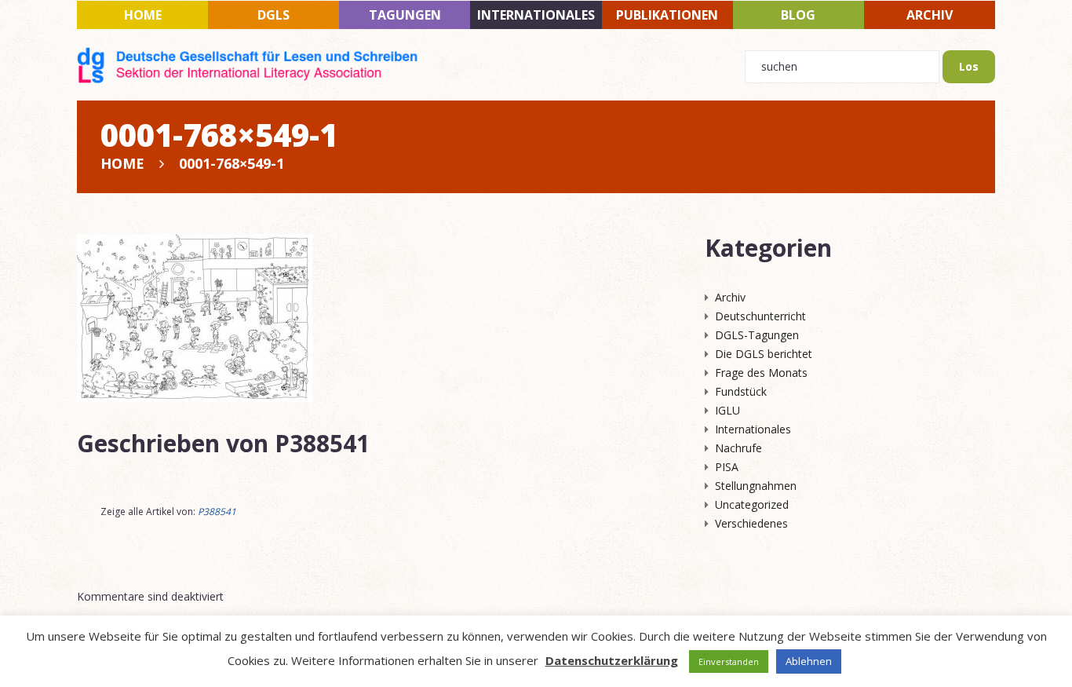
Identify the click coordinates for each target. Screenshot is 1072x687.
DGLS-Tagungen (757, 334)
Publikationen (667, 15)
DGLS (273, 15)
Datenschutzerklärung (611, 660)
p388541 (322, 443)
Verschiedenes (751, 523)
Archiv (929, 15)
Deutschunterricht (760, 316)
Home (143, 15)
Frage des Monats (761, 372)
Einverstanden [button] (728, 661)
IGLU (727, 410)
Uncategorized (752, 504)
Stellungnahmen (756, 485)
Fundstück (741, 391)
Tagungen (405, 15)
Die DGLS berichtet (763, 353)
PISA (726, 466)
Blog (798, 15)
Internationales (536, 15)
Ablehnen (809, 661)
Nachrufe (738, 447)
